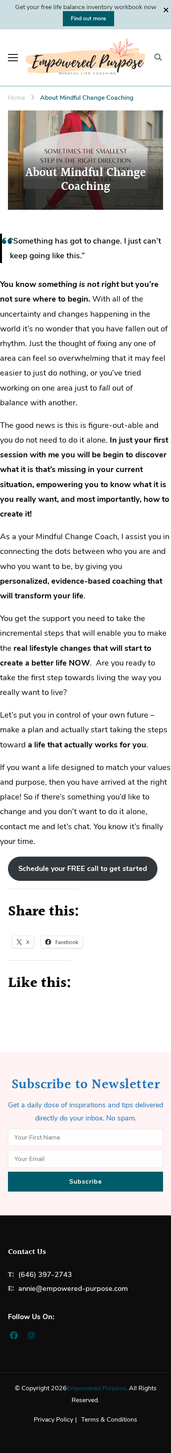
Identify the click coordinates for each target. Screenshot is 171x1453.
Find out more (88, 18)
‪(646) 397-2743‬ (45, 1274)
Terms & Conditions (109, 1419)
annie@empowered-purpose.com (73, 1288)
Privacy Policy (53, 1419)
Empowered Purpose (96, 1388)
